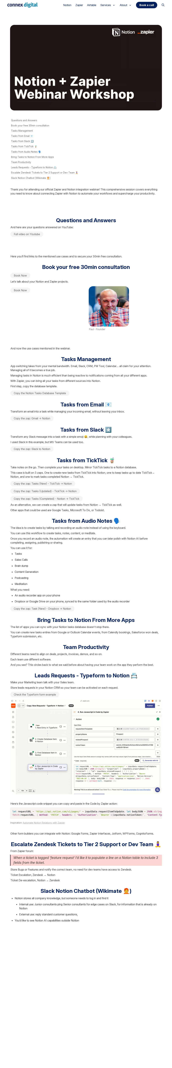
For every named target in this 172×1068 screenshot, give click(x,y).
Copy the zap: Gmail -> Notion (32, 418)
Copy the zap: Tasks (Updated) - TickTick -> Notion (45, 491)
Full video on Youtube (27, 234)
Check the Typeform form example (35, 694)
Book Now (20, 275)
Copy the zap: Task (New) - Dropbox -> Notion (42, 608)
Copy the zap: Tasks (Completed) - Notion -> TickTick (46, 498)
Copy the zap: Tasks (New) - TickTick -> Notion (43, 483)
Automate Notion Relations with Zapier (44, 822)
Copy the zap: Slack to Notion (32, 449)
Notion (67, 5)
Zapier (79, 5)
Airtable (91, 5)
